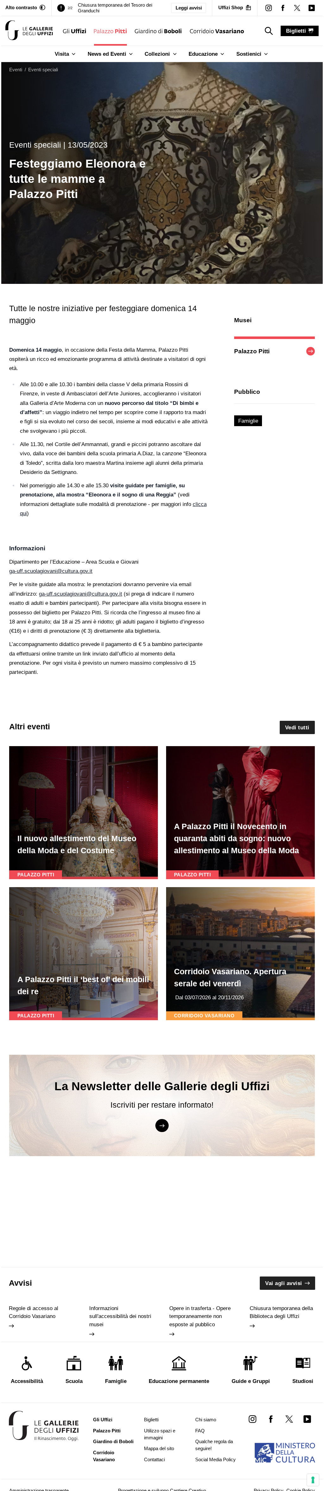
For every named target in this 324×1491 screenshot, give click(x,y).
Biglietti (151, 1419)
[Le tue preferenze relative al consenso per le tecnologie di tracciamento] (313, 1480)
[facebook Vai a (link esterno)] (270, 1419)
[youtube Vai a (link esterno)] (307, 1419)
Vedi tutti (297, 728)
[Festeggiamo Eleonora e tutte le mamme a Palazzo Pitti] (29, 31)
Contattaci (154, 1459)
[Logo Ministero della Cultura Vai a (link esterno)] (285, 1452)
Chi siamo (205, 1419)
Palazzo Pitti (107, 1430)
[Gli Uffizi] (74, 31)
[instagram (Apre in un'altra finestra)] (268, 8)
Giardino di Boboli (113, 1441)
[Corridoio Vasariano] (217, 31)
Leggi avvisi (189, 7)
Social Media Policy (215, 1459)
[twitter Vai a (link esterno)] (289, 1419)
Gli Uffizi (102, 1419)
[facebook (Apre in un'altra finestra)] (283, 8)
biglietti (296, 31)
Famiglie (248, 421)
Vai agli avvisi (283, 1283)
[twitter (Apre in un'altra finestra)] (297, 8)
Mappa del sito (159, 1448)
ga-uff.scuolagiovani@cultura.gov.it (50, 571)
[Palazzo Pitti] (110, 31)
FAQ (200, 1430)
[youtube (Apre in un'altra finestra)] (311, 8)
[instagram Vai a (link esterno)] (252, 1419)
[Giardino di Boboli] (158, 31)
